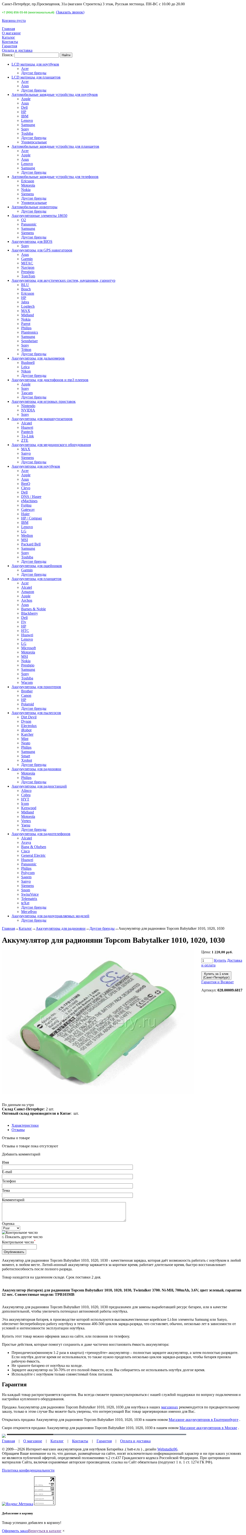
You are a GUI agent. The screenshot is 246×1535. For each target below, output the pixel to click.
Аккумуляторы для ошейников (37, 566)
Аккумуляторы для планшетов (37, 579)
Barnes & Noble (33, 609)
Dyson (26, 721)
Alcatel (26, 423)
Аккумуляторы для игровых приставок (44, 401)
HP (23, 112)
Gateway (28, 510)
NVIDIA (28, 410)
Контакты (10, 42)
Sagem (26, 877)
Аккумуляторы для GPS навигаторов (42, 250)
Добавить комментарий (21, 1154)
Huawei (27, 427)
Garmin (27, 259)
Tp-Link (27, 436)
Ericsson (27, 181)
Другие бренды (33, 73)
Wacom (27, 682)
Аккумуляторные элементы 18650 (39, 216)
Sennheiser (29, 341)
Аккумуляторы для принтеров (36, 687)
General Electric (33, 855)
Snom (25, 890)
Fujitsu (26, 505)
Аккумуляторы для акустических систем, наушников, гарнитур (63, 280)
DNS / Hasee (31, 497)
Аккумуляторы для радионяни (36, 769)
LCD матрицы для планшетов (36, 77)
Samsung (28, 125)
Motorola (28, 185)
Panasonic (29, 224)
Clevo (25, 488)
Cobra (26, 795)
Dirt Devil (29, 717)
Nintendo (28, 406)
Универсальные (34, 142)
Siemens (27, 194)
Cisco (25, 851)
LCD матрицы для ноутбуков (35, 64)
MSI (24, 540)
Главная (8, 29)
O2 (23, 220)
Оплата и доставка (17, 50)
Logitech (28, 306)
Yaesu (25, 825)
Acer (25, 69)
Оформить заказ (15, 1531)
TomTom (28, 276)
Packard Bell (31, 544)
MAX (25, 311)
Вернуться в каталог (45, 1531)
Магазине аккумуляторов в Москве (208, 1428)
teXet (25, 903)
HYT (25, 799)
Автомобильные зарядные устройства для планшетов (55, 146)
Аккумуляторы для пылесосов (36, 713)
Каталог (8, 37)
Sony (25, 129)
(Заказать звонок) (70, 12)
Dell (24, 107)
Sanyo (26, 453)
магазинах (169, 1407)
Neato (25, 743)
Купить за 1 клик (216, 975)
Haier (25, 514)
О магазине (11, 33)
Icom (25, 803)
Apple (26, 99)
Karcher (27, 734)
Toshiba (27, 133)
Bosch (26, 289)
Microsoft (28, 648)
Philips (26, 328)
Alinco (26, 791)
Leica (25, 367)
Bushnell (28, 363)
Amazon (27, 592)
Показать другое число (24, 1237)
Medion (27, 535)
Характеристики (25, 1125)
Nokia (26, 190)
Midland (27, 315)
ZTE (24, 440)
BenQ (25, 484)
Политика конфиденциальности (28, 1470)
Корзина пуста (14, 20)
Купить (220, 960)
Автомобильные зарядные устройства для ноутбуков (55, 94)
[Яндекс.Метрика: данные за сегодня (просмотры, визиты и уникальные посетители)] (17, 1504)
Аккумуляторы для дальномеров (38, 358)
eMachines (29, 501)
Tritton (26, 350)
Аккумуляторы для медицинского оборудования (51, 445)
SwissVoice (30, 894)
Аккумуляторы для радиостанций (39, 786)
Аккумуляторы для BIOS (32, 241)
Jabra (25, 302)
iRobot (26, 730)
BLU (25, 285)
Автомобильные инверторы (34, 207)
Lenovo (27, 120)
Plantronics (29, 332)
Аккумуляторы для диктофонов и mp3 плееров (50, 380)
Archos (26, 600)
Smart (25, 756)
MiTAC (27, 263)
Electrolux (29, 726)
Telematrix (29, 899)
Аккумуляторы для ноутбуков (36, 466)
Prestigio (27, 272)
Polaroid (27, 704)
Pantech (27, 432)
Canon (26, 695)
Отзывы (18, 1130)
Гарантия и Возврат (217, 982)
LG (23, 531)
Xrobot (26, 760)
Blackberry (29, 613)
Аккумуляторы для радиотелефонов (41, 834)
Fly (23, 622)
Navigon (27, 267)
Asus (25, 86)
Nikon (26, 371)
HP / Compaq (31, 518)
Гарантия (9, 46)
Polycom (28, 873)
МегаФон (29, 912)
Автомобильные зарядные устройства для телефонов (55, 177)
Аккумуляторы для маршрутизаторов (42, 419)
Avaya (26, 842)
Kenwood (28, 808)
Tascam (27, 393)
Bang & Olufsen (33, 847)
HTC (25, 631)
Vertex (26, 821)
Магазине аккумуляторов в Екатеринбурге (203, 1420)
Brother (27, 691)
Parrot (25, 324)
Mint (24, 739)
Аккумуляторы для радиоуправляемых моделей (50, 916)
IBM (24, 116)
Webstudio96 (167, 1449)
